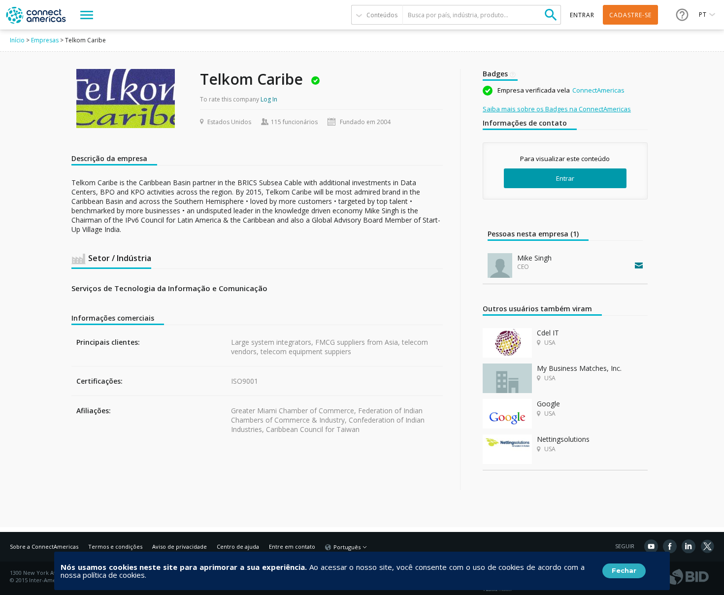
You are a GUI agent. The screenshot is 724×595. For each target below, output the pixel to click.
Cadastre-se (630, 15)
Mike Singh (534, 258)
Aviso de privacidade (179, 546)
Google (548, 403)
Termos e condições (115, 546)
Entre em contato (292, 546)
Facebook (670, 546)
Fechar (624, 570)
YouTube (651, 546)
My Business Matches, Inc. (579, 368)
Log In (269, 99)
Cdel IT (548, 332)
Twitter (707, 546)
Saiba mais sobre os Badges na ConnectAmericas (557, 108)
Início (17, 40)
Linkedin (688, 546)
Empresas (45, 40)
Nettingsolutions (563, 439)
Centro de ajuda (238, 546)
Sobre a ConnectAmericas (44, 546)
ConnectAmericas (598, 90)
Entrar (565, 178)
